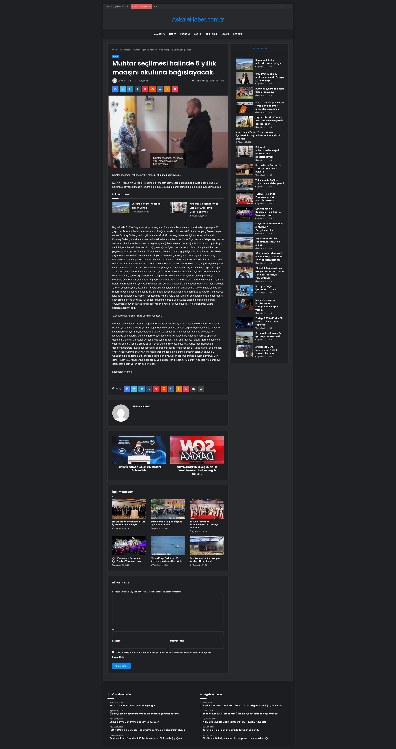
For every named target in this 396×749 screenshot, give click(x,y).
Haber (172, 34)
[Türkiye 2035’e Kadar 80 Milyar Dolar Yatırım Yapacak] (244, 322)
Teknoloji (211, 34)
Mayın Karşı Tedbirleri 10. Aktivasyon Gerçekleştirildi (166, 560)
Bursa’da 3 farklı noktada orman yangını (268, 62)
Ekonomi (185, 34)
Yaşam (225, 34)
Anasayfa (159, 34)
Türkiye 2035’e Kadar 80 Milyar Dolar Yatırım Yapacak (269, 321)
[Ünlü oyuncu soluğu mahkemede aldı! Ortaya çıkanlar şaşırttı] (244, 78)
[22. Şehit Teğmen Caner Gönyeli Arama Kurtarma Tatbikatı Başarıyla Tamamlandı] (244, 272)
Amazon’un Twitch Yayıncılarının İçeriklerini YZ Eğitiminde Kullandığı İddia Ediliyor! (258, 135)
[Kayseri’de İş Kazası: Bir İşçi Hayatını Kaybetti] (244, 337)
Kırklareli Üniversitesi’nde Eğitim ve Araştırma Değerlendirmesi (204, 207)
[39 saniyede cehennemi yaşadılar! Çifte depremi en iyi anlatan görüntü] (244, 257)
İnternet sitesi (177, 641)
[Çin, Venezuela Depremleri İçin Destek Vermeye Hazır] (129, 545)
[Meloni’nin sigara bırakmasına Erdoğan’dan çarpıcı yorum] (244, 304)
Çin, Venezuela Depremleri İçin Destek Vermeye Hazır (127, 560)
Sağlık (198, 34)
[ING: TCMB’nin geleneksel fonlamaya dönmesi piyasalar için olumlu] (244, 107)
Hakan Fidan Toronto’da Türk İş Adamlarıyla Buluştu (128, 523)
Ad (114, 629)
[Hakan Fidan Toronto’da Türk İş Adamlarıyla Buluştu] (129, 509)
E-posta (117, 641)
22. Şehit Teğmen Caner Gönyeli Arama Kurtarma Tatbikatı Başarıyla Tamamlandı (269, 273)
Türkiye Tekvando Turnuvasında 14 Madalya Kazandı (204, 524)
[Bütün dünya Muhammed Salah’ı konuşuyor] (244, 93)
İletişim (237, 34)
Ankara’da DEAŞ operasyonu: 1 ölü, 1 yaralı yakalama (266, 350)
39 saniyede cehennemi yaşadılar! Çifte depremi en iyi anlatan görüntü (269, 256)
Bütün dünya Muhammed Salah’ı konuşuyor (174, 6)
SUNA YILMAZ (124, 81)
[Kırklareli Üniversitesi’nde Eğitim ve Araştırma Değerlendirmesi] (178, 207)
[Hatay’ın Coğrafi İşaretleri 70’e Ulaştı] (244, 290)
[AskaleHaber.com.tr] (198, 19)
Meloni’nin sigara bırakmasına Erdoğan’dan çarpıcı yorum (266, 305)
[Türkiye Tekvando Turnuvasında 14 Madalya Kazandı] (207, 509)
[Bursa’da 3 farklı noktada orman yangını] (120, 207)
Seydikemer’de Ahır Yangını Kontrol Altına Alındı (205, 560)
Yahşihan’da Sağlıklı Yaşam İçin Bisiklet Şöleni (166, 523)
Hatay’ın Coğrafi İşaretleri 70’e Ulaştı (266, 288)
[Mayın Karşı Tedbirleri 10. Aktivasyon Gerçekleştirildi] (168, 545)
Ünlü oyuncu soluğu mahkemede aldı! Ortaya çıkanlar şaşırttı (269, 77)
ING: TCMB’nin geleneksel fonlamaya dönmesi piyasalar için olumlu (269, 106)
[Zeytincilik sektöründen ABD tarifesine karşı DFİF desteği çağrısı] (244, 121)
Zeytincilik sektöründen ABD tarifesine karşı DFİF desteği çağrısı (269, 120)
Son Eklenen (260, 48)
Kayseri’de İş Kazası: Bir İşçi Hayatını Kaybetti (268, 335)
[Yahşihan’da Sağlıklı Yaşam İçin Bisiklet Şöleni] (168, 509)
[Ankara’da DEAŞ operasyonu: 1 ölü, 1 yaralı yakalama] (244, 351)
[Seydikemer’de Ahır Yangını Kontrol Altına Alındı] (207, 545)
